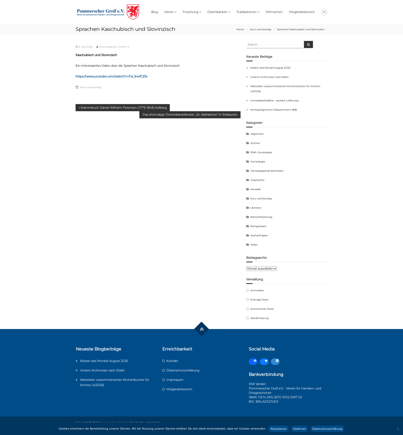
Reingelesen (258, 226)
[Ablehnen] (398, 429)
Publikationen (247, 12)
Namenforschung (261, 216)
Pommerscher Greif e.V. (114, 46)
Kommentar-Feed (261, 308)
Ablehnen (299, 428)
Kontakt (172, 361)
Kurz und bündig (260, 29)
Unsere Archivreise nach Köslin (269, 76)
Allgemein (257, 133)
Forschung (190, 12)
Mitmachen (274, 12)
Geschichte (257, 180)
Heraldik (255, 189)
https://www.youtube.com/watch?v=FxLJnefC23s (111, 76)
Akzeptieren (278, 428)
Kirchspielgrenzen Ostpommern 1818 (273, 109)
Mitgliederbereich (302, 12)
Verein (169, 12)
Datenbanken (217, 12)
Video (254, 244)
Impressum (174, 380)
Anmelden (257, 290)
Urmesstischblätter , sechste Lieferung (274, 100)
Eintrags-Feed (259, 299)
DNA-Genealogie (261, 152)
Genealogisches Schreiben (267, 170)
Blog (154, 12)
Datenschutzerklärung (182, 370)
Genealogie (257, 161)
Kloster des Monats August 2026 (270, 67)
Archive (255, 143)
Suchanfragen (259, 235)
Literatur (256, 207)
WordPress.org (259, 318)
